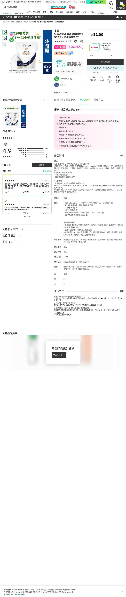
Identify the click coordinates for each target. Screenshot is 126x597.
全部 (4, 171)
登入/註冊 (57, 355)
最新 (9, 171)
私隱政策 (20, 594)
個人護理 (59, 12)
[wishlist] (75, 41)
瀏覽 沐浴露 (9, 235)
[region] (63, 591)
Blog (75, 2)
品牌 (115, 12)
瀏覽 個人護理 (10, 229)
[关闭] (122, 591)
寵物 (84, 12)
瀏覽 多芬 (8, 242)
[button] (121, 5)
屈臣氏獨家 (19, 13)
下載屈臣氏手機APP (50, 2)
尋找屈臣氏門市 (65, 2)
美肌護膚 (36, 12)
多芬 (56, 30)
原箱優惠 (101, 13)
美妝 (51, 12)
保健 (28, 12)
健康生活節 (7, 13)
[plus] (119, 56)
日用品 (91, 12)
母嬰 (78, 12)
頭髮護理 (69, 12)
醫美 (44, 12)
